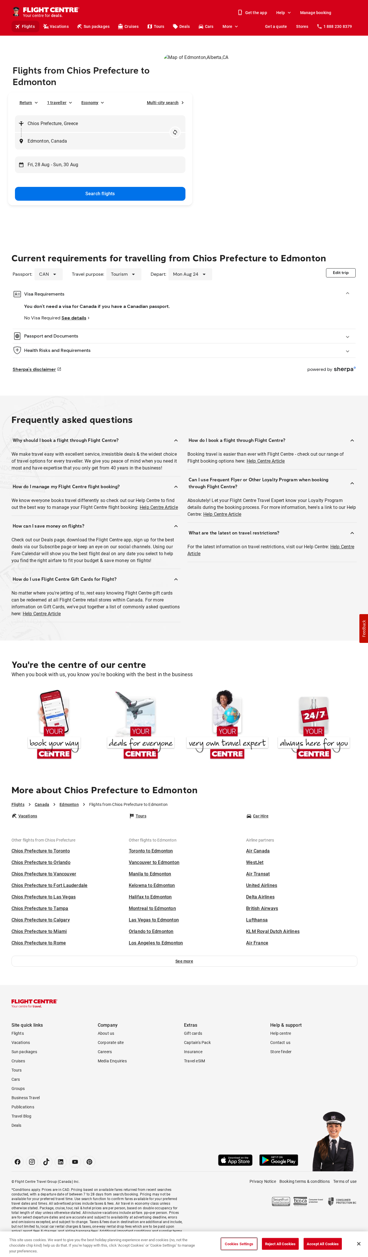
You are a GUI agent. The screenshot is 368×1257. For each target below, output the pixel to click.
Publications (23, 1107)
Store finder (281, 1051)
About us (106, 1033)
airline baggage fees (81, 1231)
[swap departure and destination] (175, 132)
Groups (18, 1088)
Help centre (280, 1033)
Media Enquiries (112, 1061)
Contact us (280, 1042)
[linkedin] (61, 1162)
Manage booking (315, 12)
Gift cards (193, 1033)
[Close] (358, 1243)
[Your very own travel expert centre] (227, 725)
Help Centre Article (159, 507)
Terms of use (344, 1181)
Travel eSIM (194, 1061)
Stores (302, 26)
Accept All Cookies (323, 1243)
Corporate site (111, 1042)
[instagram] (32, 1162)
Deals (184, 26)
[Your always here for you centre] (313, 725)
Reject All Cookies (280, 1243)
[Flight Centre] (34, 1003)
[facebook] (18, 1162)
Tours (159, 26)
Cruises (131, 26)
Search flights (100, 193)
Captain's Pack (197, 1042)
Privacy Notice (263, 1181)
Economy (89, 102)
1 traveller (56, 102)
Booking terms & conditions (304, 1181)
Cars (209, 26)
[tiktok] (46, 1162)
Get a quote (276, 26)
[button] (184, 961)
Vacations (59, 26)
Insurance (193, 1051)
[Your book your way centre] (54, 725)
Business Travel (26, 1097)
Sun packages (97, 26)
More (227, 26)
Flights (28, 26)
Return (26, 102)
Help (280, 12)
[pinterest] (89, 1162)
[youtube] (75, 1162)
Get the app (256, 12)
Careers (105, 1051)
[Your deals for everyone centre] (140, 725)
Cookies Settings (239, 1243)
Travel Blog (22, 1116)
